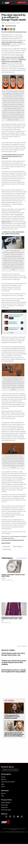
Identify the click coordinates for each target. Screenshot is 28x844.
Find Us (3, 786)
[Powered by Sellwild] (24, 646)
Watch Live (21, 2)
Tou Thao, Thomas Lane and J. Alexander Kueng (12, 57)
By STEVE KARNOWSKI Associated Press (13, 32)
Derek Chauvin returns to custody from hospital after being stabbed (13, 671)
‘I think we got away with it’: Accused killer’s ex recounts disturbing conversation (12, 716)
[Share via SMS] (14, 29)
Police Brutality (7, 549)
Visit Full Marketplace (21, 558)
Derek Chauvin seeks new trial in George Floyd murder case (13, 654)
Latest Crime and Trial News (8, 782)
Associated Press (10, 25)
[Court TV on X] (14, 817)
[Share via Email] (11, 29)
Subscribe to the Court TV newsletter (10, 770)
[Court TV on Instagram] (10, 817)
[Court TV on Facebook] (6, 817)
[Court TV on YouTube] (18, 817)
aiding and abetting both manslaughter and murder (13, 61)
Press (2, 796)
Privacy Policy (4, 805)
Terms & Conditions (5, 802)
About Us (3, 793)
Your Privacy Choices (6, 810)
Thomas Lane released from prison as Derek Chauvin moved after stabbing (13, 662)
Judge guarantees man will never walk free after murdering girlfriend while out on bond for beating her (14, 734)
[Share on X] (5, 29)
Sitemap (3, 777)
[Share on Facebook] (2, 29)
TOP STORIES (9, 701)
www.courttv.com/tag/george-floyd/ (12, 540)
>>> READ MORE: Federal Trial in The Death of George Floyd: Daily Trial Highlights (12, 156)
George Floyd (6, 546)
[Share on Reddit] (8, 29)
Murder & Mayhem (18, 546)
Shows (2, 784)
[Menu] (2, 2)
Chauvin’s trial (5, 221)
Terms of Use (4, 807)
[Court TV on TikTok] (22, 817)
